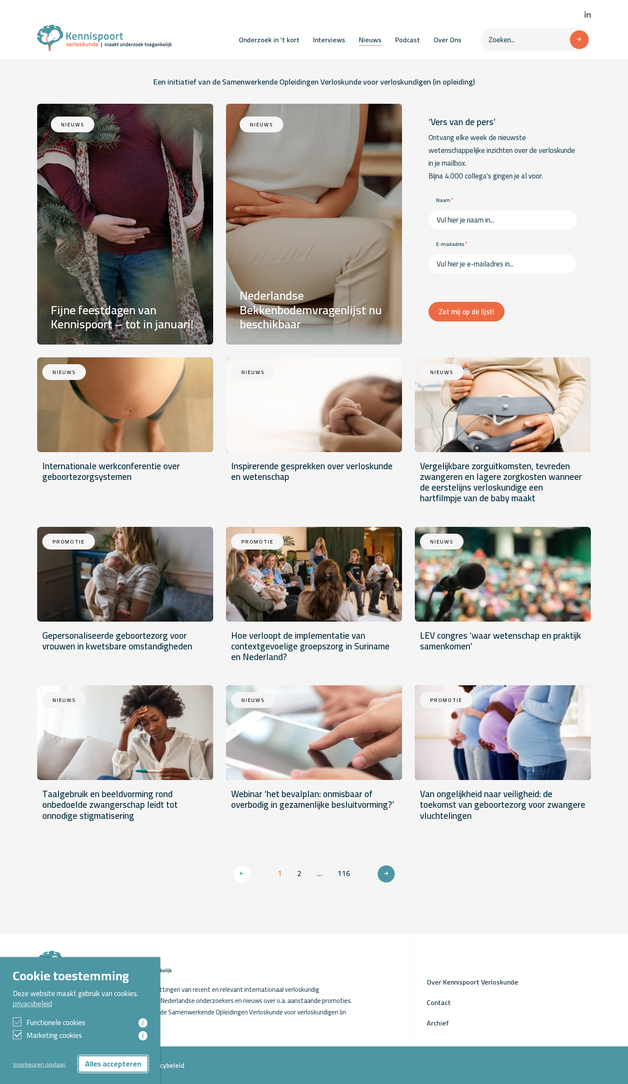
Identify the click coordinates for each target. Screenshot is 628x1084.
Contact (439, 1002)
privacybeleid (32, 1004)
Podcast (407, 40)
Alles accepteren (113, 1064)
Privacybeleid (164, 1065)
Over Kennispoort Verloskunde (472, 982)
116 (343, 873)
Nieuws (370, 40)
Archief (438, 1023)
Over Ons (447, 40)
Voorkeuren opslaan (39, 1064)
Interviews (329, 40)
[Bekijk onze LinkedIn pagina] (587, 15)
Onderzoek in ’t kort (269, 40)
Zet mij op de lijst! (466, 311)
